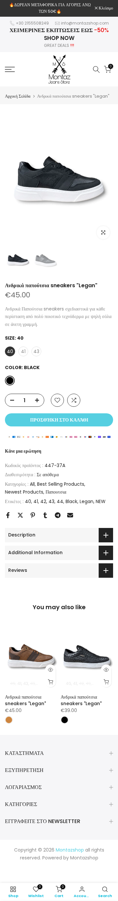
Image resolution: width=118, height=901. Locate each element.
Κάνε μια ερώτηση (23, 451)
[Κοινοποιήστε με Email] (70, 515)
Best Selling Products (60, 484)
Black (71, 501)
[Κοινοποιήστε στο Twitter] (20, 515)
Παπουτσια (56, 492)
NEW (101, 501)
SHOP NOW (59, 38)
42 (43, 501)
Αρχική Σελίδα (17, 96)
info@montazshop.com (85, 23)
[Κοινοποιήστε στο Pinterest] (33, 515)
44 (60, 501)
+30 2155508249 (32, 23)
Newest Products (24, 492)
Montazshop (84, 857)
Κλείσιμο (105, 8)
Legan (86, 501)
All (32, 484)
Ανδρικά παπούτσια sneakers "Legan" (25, 700)
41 (35, 501)
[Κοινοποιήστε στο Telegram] (58, 515)
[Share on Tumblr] (45, 515)
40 (28, 501)
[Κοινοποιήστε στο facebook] (8, 515)
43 (51, 501)
